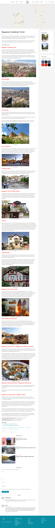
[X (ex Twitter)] (46, 61)
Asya (29, 520)
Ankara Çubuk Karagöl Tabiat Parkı (25, 456)
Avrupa (29, 521)
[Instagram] (49, 64)
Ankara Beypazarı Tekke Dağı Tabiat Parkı (10, 423)
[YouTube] (42, 64)
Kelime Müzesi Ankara (21, 439)
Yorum (3, 471)
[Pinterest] (46, 64)
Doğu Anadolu (17, 523)
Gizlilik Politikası (43, 520)
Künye (42, 521)
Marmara (16, 520)
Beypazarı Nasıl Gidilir (28, 427)
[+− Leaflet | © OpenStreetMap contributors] (27, 16)
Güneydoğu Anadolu (18, 522)
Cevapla (7, 502)
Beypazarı (6, 427)
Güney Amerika (30, 522)
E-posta (3, 482)
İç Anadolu (19, 437)
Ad (2, 479)
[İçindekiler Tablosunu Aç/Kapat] (8, 45)
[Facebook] (42, 61)
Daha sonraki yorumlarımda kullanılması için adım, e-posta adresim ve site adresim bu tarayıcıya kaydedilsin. (17, 489)
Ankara (3, 427)
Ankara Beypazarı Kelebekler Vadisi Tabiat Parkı (11, 425)
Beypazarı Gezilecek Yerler (12, 427)
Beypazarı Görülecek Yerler (20, 427)
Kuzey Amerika (30, 523)
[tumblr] (49, 61)
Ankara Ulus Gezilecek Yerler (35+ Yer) (25, 447)
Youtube (42, 522)
